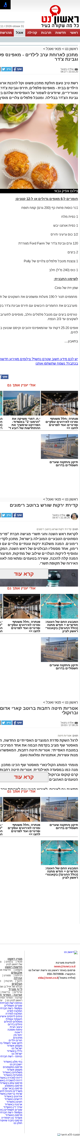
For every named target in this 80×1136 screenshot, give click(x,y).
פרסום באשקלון (13, 1085)
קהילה (32, 32)
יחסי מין (18, 1035)
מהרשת (6, 32)
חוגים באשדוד (14, 1101)
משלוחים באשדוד (12, 1072)
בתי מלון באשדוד (12, 1061)
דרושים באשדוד (13, 1099)
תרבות (46, 32)
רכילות (18, 975)
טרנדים (18, 992)
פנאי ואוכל (53, 49)
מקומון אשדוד (14, 1045)
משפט (18, 969)
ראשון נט (71, 49)
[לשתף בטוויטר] (6, 70)
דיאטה (18, 1032)
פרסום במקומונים (12, 1067)
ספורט (7, 975)
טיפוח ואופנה (15, 1029)
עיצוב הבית (16, 1027)
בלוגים (9, 961)
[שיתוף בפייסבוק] (17, 70)
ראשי (74, 32)
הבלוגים (17, 983)
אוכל (19, 32)
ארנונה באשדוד (13, 1104)
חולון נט (18, 1123)
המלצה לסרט (14, 1011)
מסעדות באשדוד (12, 1075)
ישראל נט (16, 1048)
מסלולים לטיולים (13, 1021)
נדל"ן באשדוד (14, 1051)
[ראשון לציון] (52, 28)
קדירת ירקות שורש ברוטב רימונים (54, 529)
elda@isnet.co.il (48, 977)
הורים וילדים (15, 1040)
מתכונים (17, 1037)
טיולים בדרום (14, 1024)
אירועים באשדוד (13, 1096)
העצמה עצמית (13, 1019)
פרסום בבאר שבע (12, 1088)
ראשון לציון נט (14, 1000)
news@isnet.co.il (64, 966)
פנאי (19, 961)
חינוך (19, 981)
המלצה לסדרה (13, 1013)
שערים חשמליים (13, 1005)
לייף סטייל (15, 989)
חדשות (60, 32)
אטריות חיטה (64, 735)
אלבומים (16, 972)
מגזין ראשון (15, 958)
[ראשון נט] (71, 952)
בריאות (6, 992)
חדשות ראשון (13, 967)
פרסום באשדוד (13, 1115)
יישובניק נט (15, 1064)
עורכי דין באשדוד (12, 1107)
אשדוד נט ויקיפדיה (11, 1117)
